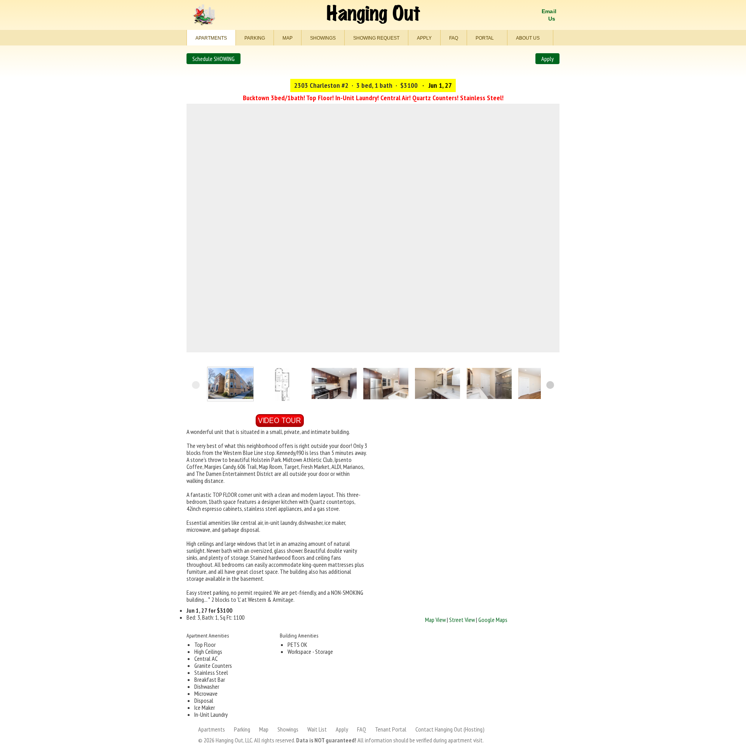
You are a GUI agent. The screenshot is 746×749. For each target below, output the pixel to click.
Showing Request (376, 38)
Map (287, 38)
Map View (435, 620)
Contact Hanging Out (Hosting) (450, 729)
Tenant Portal (390, 729)
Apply (424, 38)
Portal (485, 38)
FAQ (453, 38)
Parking (254, 38)
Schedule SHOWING (213, 59)
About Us (528, 38)
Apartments (211, 38)
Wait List (317, 729)
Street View (462, 620)
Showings (323, 38)
